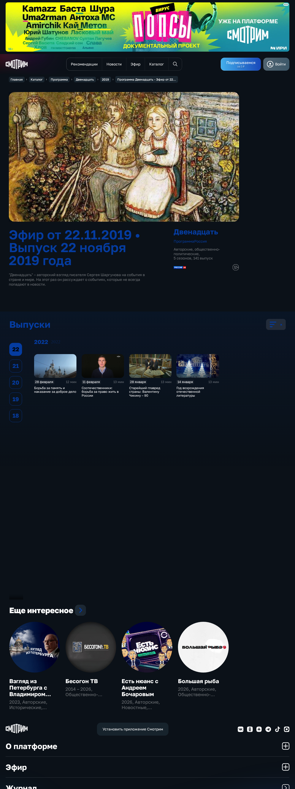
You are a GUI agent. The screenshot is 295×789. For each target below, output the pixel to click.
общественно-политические (197, 251)
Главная (17, 79)
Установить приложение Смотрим (133, 729)
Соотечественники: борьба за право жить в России (100, 392)
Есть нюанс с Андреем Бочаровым (140, 687)
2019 (105, 79)
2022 (55, 341)
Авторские (183, 249)
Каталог (37, 79)
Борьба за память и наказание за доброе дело (55, 390)
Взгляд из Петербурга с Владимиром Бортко (28, 691)
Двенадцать (85, 79)
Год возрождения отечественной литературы (190, 392)
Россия (200, 241)
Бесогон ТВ (81, 681)
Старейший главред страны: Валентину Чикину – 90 (144, 392)
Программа (59, 79)
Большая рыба (198, 681)
